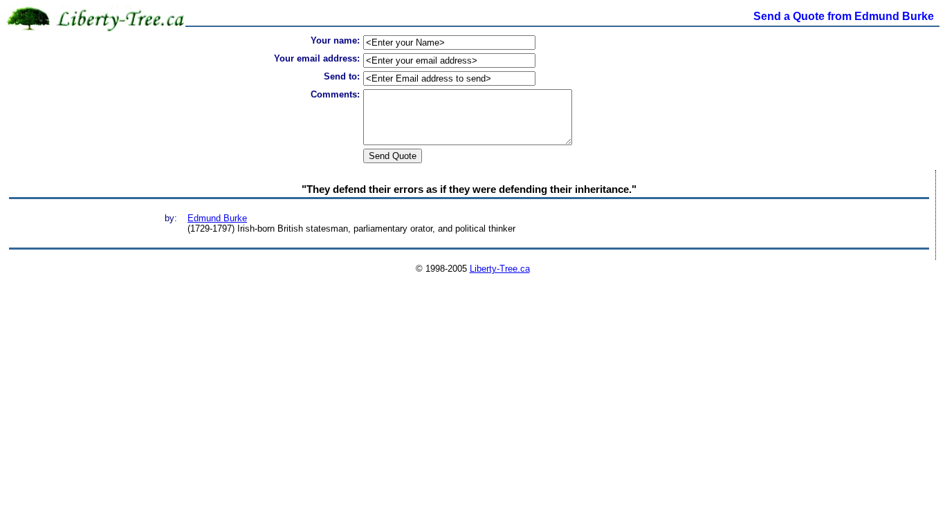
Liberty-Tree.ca (500, 268)
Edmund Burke (217, 218)
